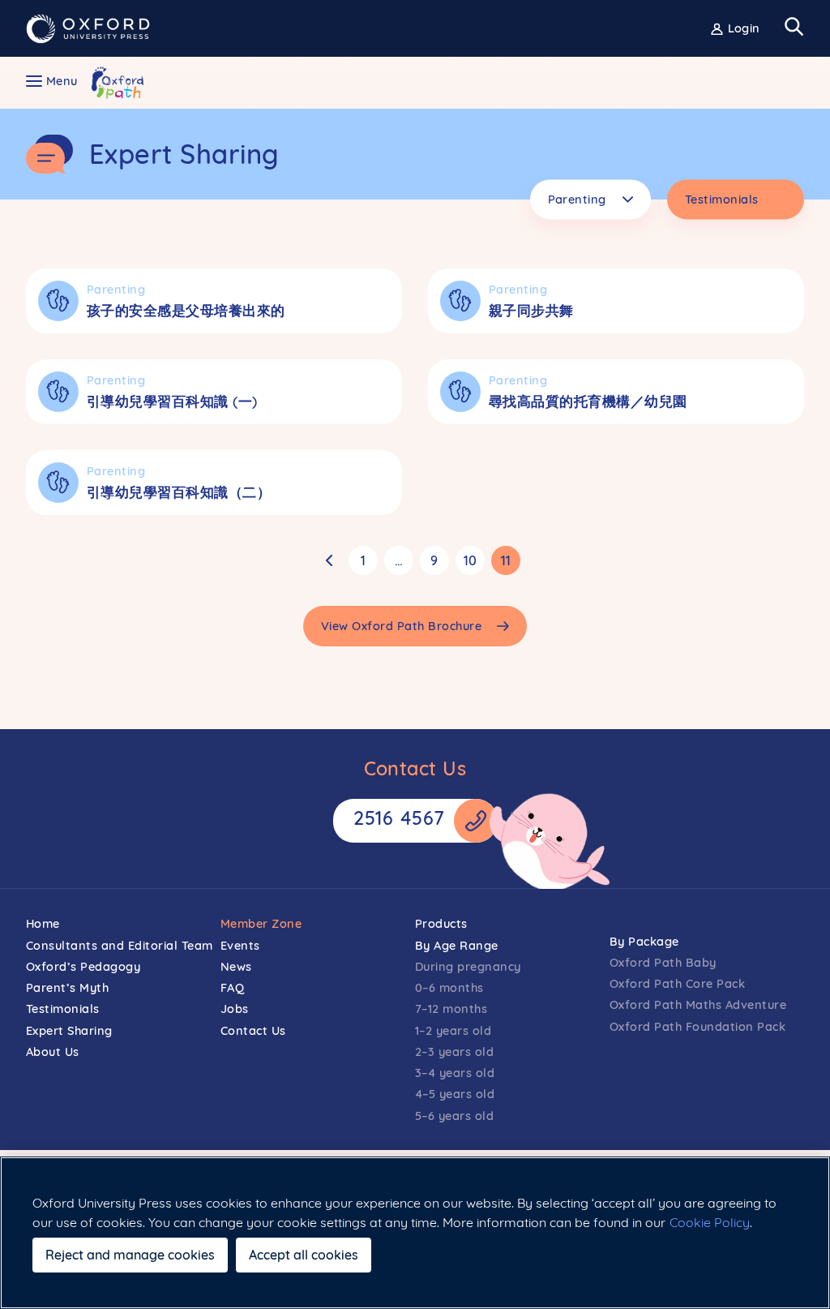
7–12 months (451, 1008)
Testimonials (63, 1008)
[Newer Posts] (329, 560)
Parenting (116, 289)
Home (43, 923)
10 (470, 560)
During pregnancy (468, 966)
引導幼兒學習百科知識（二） (179, 492)
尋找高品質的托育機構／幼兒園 (588, 401)
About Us (52, 1051)
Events (240, 945)
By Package (644, 941)
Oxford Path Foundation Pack (697, 1026)
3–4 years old (455, 1072)
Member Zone (261, 923)
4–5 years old (455, 1093)
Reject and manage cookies (130, 1255)
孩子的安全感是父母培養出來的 (186, 311)
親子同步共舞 (531, 311)
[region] (415, 1233)
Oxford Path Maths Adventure (698, 1004)
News (236, 966)
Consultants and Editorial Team (119, 945)
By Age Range (456, 945)
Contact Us (253, 1030)
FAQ (232, 987)
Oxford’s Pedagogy (83, 966)
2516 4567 (399, 818)
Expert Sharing (69, 1030)
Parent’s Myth (67, 987)
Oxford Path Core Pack (677, 983)
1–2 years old (453, 1030)
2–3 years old (454, 1051)
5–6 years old (454, 1115)
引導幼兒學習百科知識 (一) (172, 401)
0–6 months (449, 987)
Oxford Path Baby (663, 962)
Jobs (234, 1008)
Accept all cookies (303, 1255)
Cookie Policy (710, 1222)
